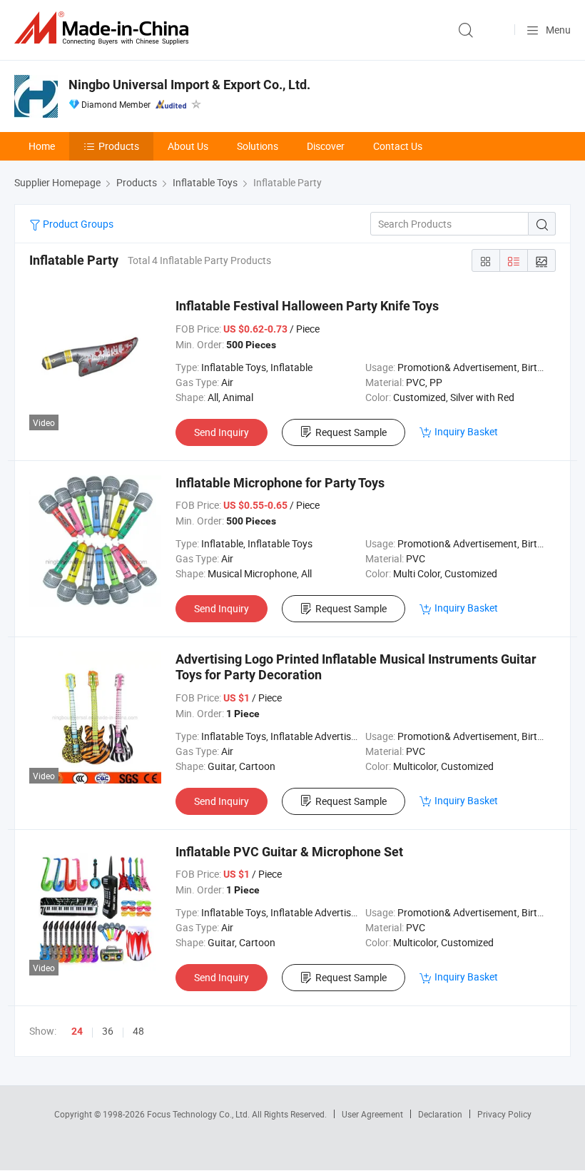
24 (77, 1031)
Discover (326, 146)
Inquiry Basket (466, 431)
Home (42, 146)
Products (118, 146)
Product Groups (77, 223)
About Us (188, 146)
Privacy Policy (504, 1114)
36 (107, 1031)
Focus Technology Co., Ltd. (199, 1114)
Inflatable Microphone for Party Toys (280, 482)
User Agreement (372, 1114)
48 (138, 1031)
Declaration (440, 1114)
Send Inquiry (221, 432)
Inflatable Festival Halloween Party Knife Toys (307, 305)
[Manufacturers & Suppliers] (104, 28)
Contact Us (397, 146)
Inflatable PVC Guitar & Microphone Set (289, 851)
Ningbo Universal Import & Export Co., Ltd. (189, 84)
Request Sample (351, 432)
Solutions (257, 146)
